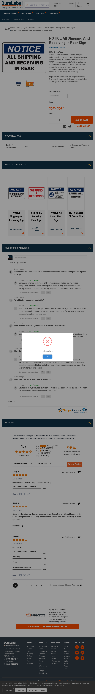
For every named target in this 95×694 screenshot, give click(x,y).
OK (47, 357)
